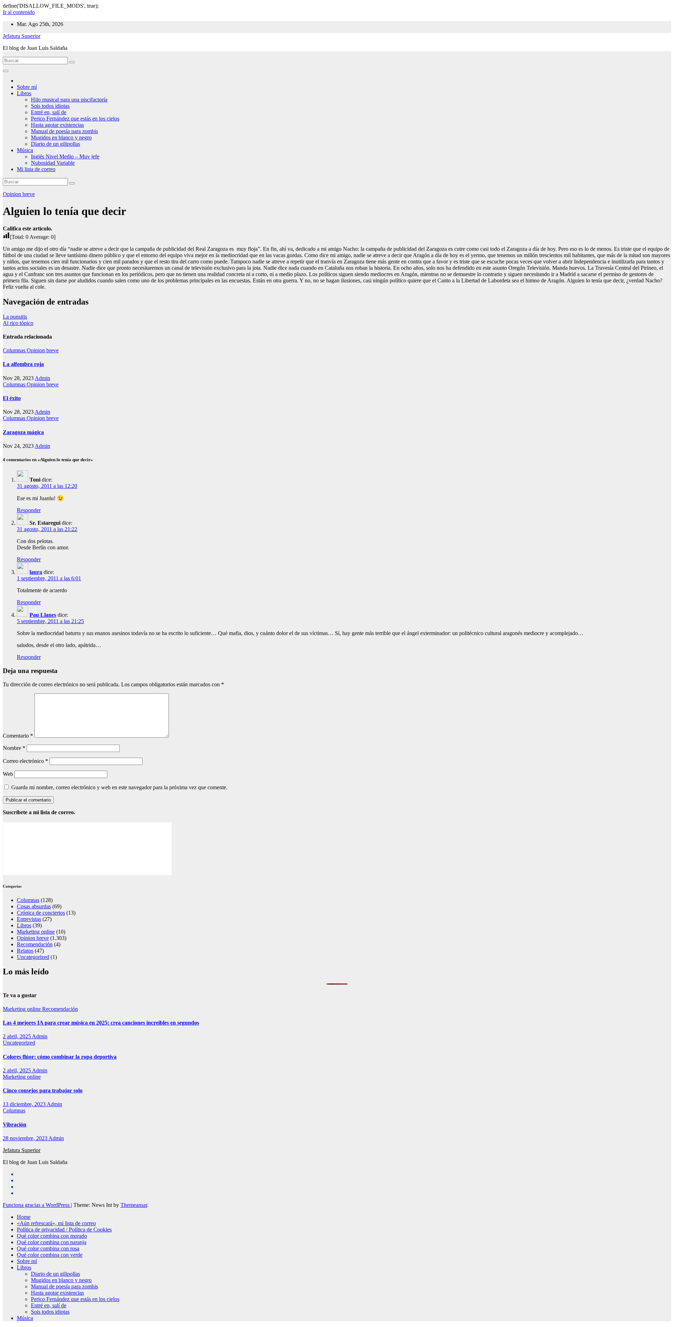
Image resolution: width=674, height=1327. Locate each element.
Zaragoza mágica (23, 432)
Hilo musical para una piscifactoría (69, 100)
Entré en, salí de (48, 112)
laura (35, 572)
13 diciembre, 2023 (25, 1104)
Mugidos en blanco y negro (61, 137)
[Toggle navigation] (5, 71)
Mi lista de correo (36, 169)
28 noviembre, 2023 (25, 1138)
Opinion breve (19, 194)
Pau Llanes (42, 615)
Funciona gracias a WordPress (37, 1205)
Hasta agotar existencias (57, 125)
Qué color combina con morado (52, 1236)
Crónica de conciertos (41, 913)
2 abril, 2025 (17, 1036)
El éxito (12, 398)
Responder (29, 510)
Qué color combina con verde (49, 1255)
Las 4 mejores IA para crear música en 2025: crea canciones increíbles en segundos (101, 1023)
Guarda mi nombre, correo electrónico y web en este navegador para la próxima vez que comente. (119, 787)
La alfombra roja (23, 364)
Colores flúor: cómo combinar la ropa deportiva (60, 1057)
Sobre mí (27, 87)
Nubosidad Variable (53, 163)
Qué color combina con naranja (51, 1242)
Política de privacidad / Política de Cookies (64, 1230)
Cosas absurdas (34, 906)
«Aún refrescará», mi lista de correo (56, 1223)
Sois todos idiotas (50, 106)
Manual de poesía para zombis (64, 131)
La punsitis (15, 317)
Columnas (15, 350)
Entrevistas (29, 919)
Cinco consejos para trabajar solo (42, 1090)
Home (24, 1217)
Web (8, 774)
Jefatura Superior (21, 36)
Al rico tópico (18, 323)
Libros (24, 93)
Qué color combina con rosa (48, 1248)
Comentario (18, 736)
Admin (42, 378)
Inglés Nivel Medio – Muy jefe (65, 156)
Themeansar (133, 1205)
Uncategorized (33, 957)
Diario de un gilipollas (55, 144)
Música (25, 150)
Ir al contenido (19, 12)
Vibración (14, 1124)
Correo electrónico (25, 761)
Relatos (25, 951)
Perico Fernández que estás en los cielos (75, 119)
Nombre (14, 748)
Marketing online (36, 932)
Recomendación (35, 944)
